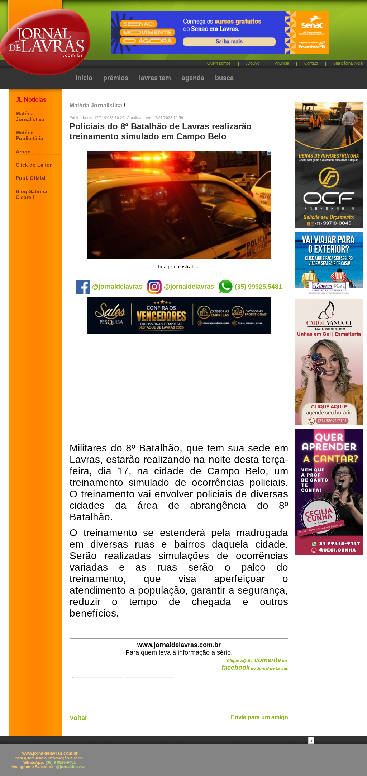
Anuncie (282, 63)
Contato (311, 63)
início (84, 78)
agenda (193, 78)
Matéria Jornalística (30, 116)
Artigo (23, 151)
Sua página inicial (348, 63)
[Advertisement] (179, 388)
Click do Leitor (34, 165)
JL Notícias (31, 100)
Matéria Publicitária (29, 135)
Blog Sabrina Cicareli (31, 194)
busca (224, 78)
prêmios (115, 78)
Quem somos (219, 63)
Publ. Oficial (31, 178)
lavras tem (155, 78)
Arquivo (252, 63)
